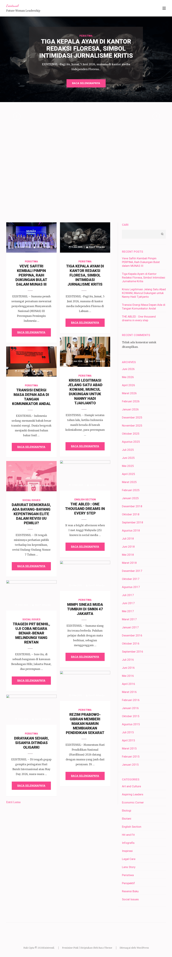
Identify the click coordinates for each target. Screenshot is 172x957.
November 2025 (132, 425)
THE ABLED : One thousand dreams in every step (85, 508)
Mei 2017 (128, 611)
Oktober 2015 (130, 716)
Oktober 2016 (130, 643)
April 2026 (128, 385)
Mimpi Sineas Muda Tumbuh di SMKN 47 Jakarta (85, 609)
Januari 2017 (130, 627)
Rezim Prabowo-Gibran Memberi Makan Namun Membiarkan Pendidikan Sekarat (85, 723)
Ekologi (126, 810)
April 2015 (128, 740)
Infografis (128, 842)
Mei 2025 (128, 466)
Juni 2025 (128, 457)
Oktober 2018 (130, 514)
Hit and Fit (128, 834)
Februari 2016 (131, 700)
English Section (85, 499)
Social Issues (31, 500)
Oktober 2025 (130, 433)
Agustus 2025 (131, 441)
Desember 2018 (132, 506)
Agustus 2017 (131, 587)
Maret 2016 (129, 692)
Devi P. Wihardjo (44, 247)
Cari (125, 224)
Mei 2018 (128, 554)
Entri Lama (13, 802)
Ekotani (126, 818)
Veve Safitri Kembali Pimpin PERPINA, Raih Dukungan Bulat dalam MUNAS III (31, 275)
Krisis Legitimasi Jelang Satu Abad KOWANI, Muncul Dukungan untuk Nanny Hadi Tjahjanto (144, 293)
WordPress (143, 947)
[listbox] (86, 116)
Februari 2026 (131, 401)
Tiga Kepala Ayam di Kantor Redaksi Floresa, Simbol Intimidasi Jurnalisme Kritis (85, 275)
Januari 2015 (130, 764)
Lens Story (128, 867)
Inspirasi (127, 851)
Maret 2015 (129, 748)
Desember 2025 (132, 417)
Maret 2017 (129, 619)
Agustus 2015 (131, 724)
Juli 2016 (128, 659)
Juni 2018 (128, 546)
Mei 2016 (128, 675)
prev (16, 116)
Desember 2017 (132, 571)
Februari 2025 (131, 490)
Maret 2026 (129, 393)
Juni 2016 (128, 667)
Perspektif (128, 883)
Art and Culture (131, 786)
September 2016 (132, 651)
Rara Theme (105, 947)
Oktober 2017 (130, 579)
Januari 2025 (130, 498)
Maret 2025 (129, 482)
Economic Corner (133, 802)
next (156, 116)
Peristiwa (86, 35)
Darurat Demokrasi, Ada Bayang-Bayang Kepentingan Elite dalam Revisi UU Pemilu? (31, 514)
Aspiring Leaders (132, 794)
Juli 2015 (128, 732)
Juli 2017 (128, 595)
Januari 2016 (130, 708)
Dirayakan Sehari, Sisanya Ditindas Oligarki (31, 742)
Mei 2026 (128, 377)
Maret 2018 (129, 562)
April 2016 (128, 684)
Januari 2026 (130, 409)
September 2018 (132, 522)
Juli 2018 (128, 538)
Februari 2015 (131, 756)
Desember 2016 (132, 635)
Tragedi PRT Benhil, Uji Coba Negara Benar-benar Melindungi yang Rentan (31, 633)
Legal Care (128, 859)
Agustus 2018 (131, 530)
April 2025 (128, 474)
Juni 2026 (128, 369)
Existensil (12, 6)
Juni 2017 (128, 603)
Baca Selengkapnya (86, 83)
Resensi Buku (130, 891)
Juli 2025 (128, 449)
